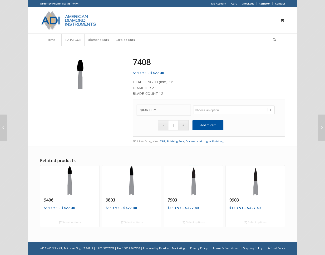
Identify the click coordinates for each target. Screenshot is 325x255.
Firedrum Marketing (172, 248)
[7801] (321, 128)
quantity (148, 110)
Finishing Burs (175, 141)
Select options (71, 222)
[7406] (3, 128)
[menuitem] (219, 3)
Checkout (248, 3)
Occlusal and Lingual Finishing (204, 141)
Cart (234, 3)
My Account (218, 3)
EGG (162, 141)
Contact (280, 3)
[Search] (274, 40)
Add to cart (208, 125)
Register (264, 3)
